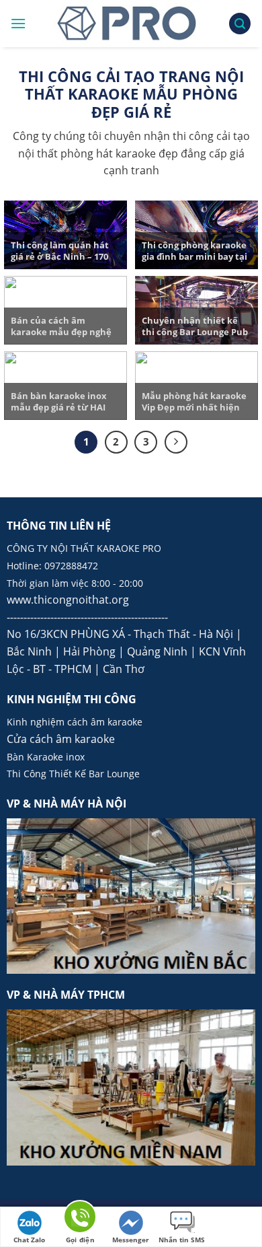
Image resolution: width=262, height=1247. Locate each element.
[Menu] (18, 23)
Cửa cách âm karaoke (61, 739)
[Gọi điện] (80, 1219)
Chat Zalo (29, 1239)
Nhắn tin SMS (182, 1239)
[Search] (240, 24)
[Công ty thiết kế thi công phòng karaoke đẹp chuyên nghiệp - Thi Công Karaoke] (127, 23)
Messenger (130, 1239)
